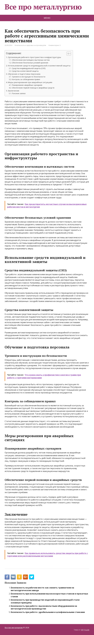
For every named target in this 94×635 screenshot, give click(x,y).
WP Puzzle (85, 630)
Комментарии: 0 (54, 45)
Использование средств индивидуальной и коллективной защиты (39, 65)
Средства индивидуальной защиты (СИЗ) (29, 68)
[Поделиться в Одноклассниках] (19, 576)
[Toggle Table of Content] (67, 54)
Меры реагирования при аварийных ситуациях (30, 82)
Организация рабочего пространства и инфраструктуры (34, 57)
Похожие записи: (19, 93)
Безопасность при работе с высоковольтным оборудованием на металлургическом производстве (44, 607)
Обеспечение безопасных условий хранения (30, 62)
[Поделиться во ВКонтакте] (13, 576)
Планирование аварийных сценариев (27, 85)
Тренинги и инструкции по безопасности (28, 77)
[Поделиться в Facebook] (7, 576)
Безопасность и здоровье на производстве (30, 45)
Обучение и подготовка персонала (24, 74)
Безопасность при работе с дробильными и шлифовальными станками (48, 612)
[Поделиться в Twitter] (31, 576)
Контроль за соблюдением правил (26, 79)
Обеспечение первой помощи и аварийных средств (33, 88)
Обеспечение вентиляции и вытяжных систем (31, 60)
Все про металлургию (43, 7)
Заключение (13, 90)
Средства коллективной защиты (25, 71)
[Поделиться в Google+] (25, 576)
